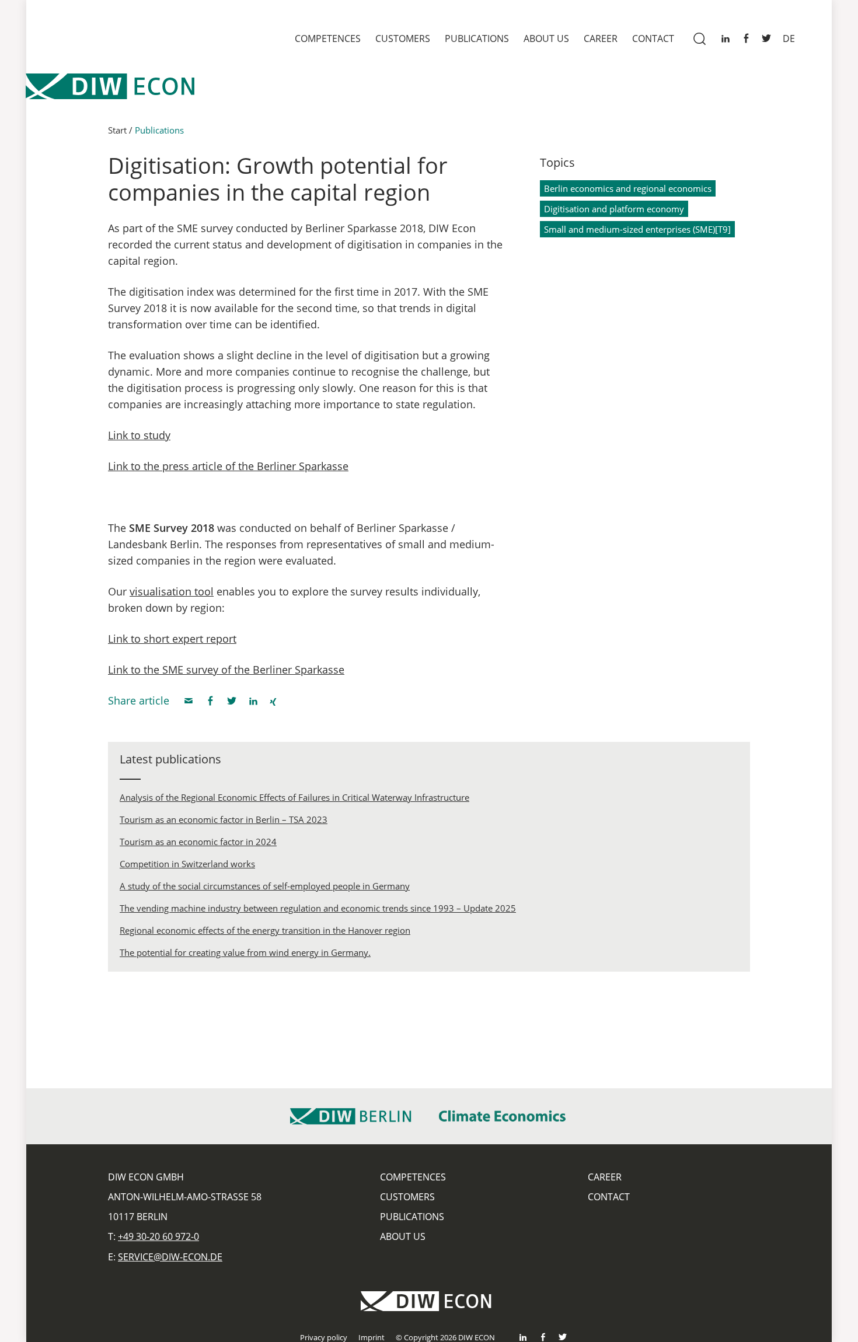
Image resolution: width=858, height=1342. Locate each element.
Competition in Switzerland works (187, 864)
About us (546, 38)
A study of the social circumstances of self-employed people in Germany (265, 886)
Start (117, 130)
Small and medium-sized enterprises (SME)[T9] (637, 229)
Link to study (139, 435)
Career (601, 38)
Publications (477, 38)
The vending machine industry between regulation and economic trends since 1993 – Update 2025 (318, 908)
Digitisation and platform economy (614, 209)
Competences (328, 38)
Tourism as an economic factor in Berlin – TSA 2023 (223, 819)
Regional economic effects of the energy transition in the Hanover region (265, 930)
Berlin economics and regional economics (627, 188)
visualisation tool (172, 591)
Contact (653, 38)
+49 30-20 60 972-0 (158, 1236)
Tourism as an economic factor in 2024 (198, 841)
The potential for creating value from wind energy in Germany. (245, 952)
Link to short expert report (172, 639)
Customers (402, 38)
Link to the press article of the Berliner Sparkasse (228, 466)
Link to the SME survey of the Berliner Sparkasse (226, 670)
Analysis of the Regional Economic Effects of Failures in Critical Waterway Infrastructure (294, 797)
